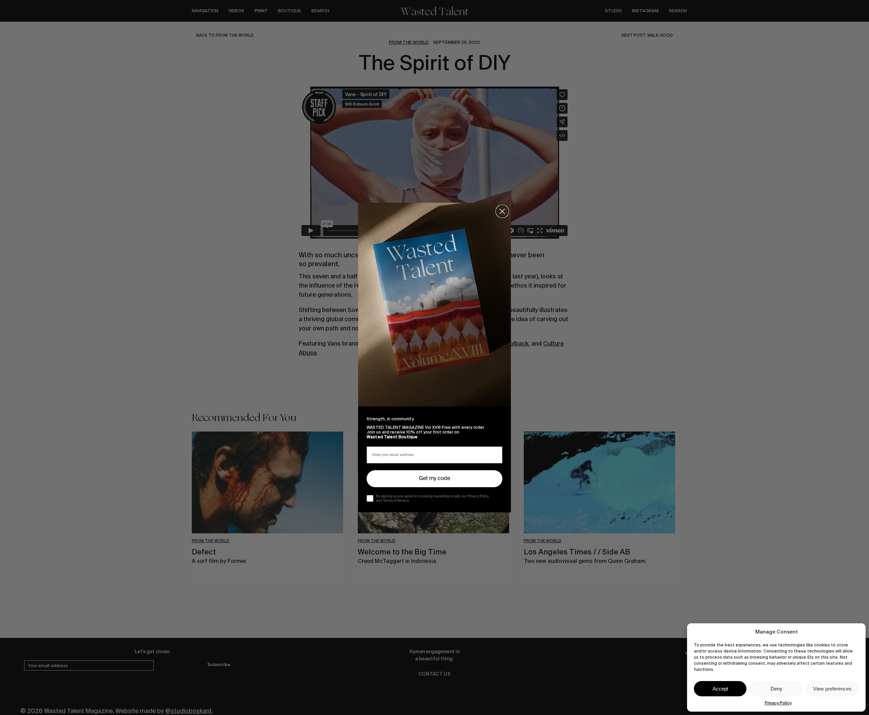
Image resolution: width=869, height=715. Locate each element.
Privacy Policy (778, 703)
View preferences (832, 689)
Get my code (434, 478)
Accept (720, 689)
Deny (776, 689)
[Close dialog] (502, 211)
